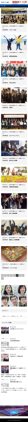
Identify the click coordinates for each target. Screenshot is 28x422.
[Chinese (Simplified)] (13, 1)
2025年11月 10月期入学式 (16, 356)
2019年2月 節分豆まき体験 (10, 160)
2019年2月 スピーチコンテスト (11, 135)
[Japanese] (21, 1)
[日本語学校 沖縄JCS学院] (5, 2)
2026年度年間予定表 (14, 340)
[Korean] (23, 1)
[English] (18, 1)
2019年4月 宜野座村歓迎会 (10, 56)
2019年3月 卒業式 (8, 107)
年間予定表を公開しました (16, 381)
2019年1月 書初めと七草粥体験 (11, 239)
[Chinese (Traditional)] (16, 1)
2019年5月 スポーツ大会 (9, 29)
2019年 (11, 26)
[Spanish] (25, 1)
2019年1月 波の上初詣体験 (10, 213)
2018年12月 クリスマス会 (10, 267)
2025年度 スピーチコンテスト (17, 328)
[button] (1, 6)
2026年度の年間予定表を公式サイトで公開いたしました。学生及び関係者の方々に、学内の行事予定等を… (14, 349)
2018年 (11, 264)
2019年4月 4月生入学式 (9, 82)
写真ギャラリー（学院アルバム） (18, 105)
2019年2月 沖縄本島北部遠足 (10, 187)
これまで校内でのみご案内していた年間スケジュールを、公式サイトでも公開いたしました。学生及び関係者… (13, 390)
